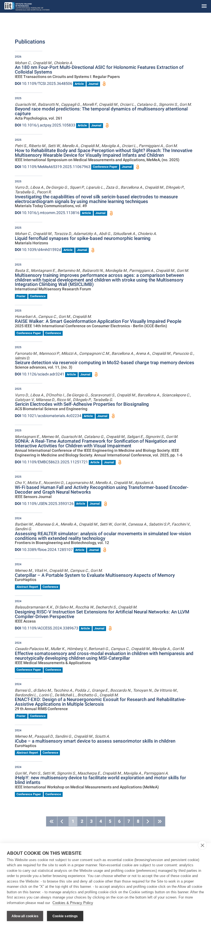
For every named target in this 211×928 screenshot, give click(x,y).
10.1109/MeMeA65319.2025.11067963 (52, 166)
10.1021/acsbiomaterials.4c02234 (48, 415)
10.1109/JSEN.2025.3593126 (44, 503)
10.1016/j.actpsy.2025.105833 (45, 125)
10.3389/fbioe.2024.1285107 (44, 549)
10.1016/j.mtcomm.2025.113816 (47, 212)
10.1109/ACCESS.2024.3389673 (46, 628)
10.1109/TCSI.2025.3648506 (43, 83)
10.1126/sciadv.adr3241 (39, 374)
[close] (202, 845)
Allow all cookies (25, 916)
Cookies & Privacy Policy (72, 903)
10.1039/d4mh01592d (38, 249)
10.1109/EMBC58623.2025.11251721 (51, 462)
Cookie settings (65, 916)
